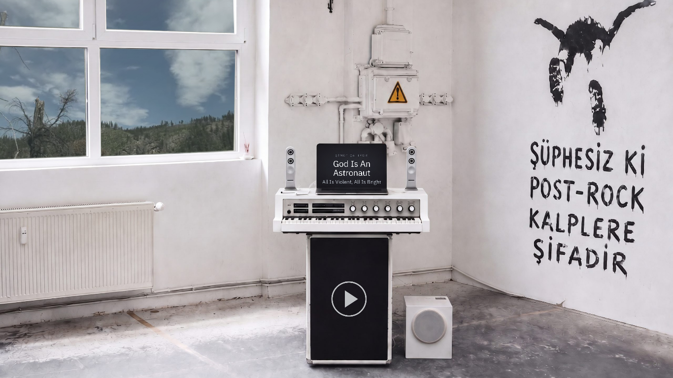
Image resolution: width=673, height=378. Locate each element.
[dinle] (348, 298)
